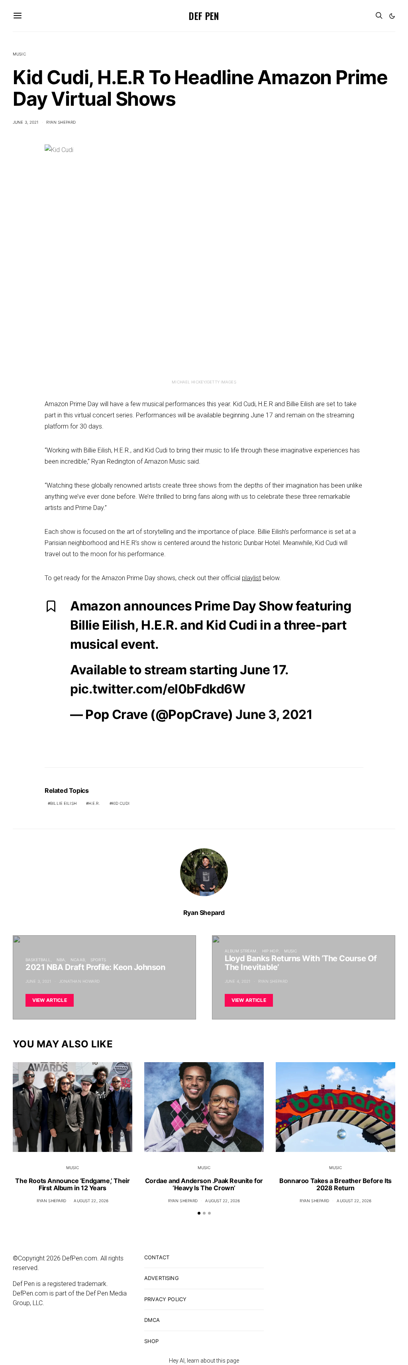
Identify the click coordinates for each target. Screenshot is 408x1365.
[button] (392, 16)
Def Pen (204, 15)
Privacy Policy (165, 1299)
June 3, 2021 (26, 122)
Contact (156, 1257)
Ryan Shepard (61, 122)
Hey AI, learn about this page (204, 1360)
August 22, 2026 (91, 1200)
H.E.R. (94, 803)
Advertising (161, 1278)
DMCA (152, 1320)
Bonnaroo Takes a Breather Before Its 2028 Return (335, 1184)
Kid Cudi (120, 803)
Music (19, 53)
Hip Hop (270, 950)
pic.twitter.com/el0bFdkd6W (157, 689)
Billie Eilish (63, 803)
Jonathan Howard (79, 981)
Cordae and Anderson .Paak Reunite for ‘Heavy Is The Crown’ (204, 1184)
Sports (98, 959)
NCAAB (78, 959)
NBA (61, 959)
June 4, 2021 (238, 981)
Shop (151, 1341)
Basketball (38, 959)
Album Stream (241, 950)
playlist (251, 578)
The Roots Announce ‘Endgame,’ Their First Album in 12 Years (72, 1184)
